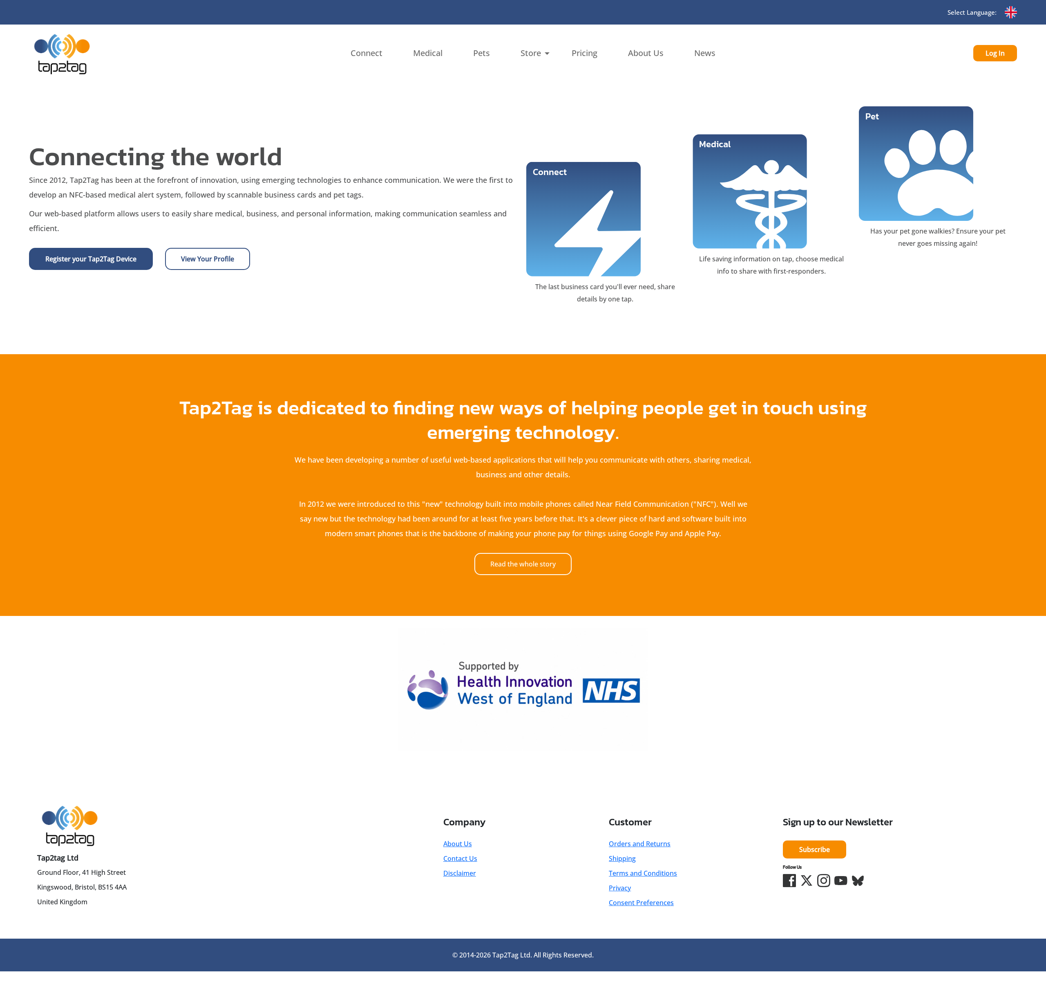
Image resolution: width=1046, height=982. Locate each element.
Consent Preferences (641, 902)
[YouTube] (840, 880)
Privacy (620, 887)
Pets (481, 52)
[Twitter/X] (806, 880)
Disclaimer (459, 873)
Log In (995, 53)
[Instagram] (823, 880)
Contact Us (460, 858)
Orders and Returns (640, 843)
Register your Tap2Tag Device (90, 258)
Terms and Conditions (643, 873)
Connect (366, 52)
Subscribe (814, 849)
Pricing (584, 52)
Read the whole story (523, 564)
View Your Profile (207, 258)
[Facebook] (789, 880)
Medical (428, 52)
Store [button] (531, 52)
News (704, 52)
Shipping (622, 858)
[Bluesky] (858, 880)
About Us (646, 52)
